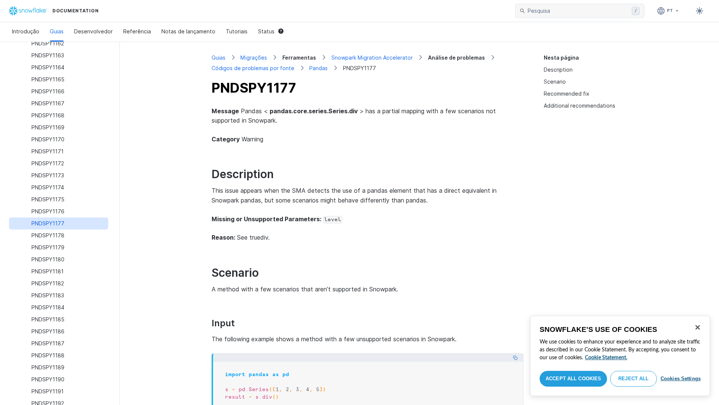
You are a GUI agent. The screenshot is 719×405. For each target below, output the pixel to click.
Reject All (633, 378)
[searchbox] (578, 11)
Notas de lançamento (188, 31)
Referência (137, 31)
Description (558, 69)
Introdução (25, 31)
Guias (57, 31)
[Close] (697, 327)
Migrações (253, 57)
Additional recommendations (579, 105)
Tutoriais (237, 31)
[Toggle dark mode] (699, 10)
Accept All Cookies (573, 378)
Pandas (318, 68)
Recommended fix (566, 93)
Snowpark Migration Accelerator (372, 57)
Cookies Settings (681, 378)
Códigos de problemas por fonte (253, 68)
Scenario (555, 81)
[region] (620, 356)
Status (266, 31)
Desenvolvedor (93, 31)
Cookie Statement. (606, 357)
